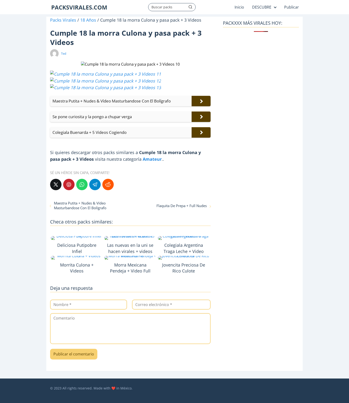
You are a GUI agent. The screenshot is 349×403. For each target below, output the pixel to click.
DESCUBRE (261, 7)
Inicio (239, 7)
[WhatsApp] (82, 184)
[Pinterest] (69, 184)
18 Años (88, 20)
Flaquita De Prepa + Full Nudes (181, 205)
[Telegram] (95, 184)
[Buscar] (190, 7)
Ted (63, 53)
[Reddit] (108, 184)
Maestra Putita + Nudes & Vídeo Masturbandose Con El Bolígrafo (80, 205)
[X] (55, 184)
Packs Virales (63, 20)
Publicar (291, 7)
